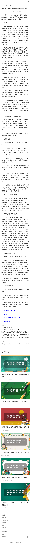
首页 (2, 5)
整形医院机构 (5, 520)
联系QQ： (4, 534)
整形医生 (6, 5)
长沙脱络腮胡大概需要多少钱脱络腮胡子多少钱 (15, 452)
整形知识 (4, 517)
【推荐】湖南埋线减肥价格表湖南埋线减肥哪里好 (7, 344)
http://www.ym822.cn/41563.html (15, 329)
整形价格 (4, 525)
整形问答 (4, 527)
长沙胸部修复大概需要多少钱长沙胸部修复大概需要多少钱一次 (15, 504)
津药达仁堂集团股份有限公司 (12, 318)
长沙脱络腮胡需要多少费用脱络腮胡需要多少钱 (15, 427)
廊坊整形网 (15, 1)
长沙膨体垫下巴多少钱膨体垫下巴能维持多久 (14, 402)
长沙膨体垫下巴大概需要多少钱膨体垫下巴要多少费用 (15, 376)
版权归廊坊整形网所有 (20, 542)
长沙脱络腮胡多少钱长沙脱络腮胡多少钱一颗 (14, 477)
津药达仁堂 (7, 314)
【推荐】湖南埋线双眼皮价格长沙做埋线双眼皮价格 (24, 345)
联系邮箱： (4, 536)
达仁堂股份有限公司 (9, 310)
